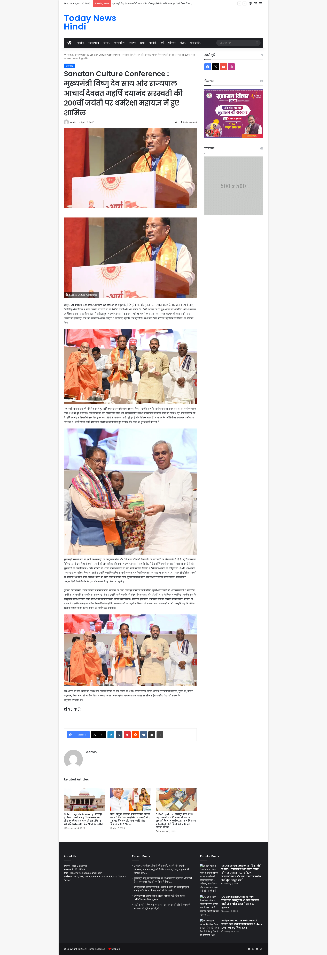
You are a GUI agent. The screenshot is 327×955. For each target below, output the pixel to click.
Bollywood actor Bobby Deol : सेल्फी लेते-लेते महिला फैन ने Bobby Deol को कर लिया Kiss (241, 924)
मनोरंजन (171, 42)
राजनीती (152, 42)
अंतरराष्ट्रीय (93, 42)
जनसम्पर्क (118, 42)
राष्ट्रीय (80, 42)
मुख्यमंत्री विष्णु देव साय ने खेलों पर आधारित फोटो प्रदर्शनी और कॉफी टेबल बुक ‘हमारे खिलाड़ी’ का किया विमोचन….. (158, 3)
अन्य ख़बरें (194, 42)
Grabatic (115, 949)
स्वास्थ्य (132, 42)
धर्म (162, 42)
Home (69, 54)
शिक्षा (142, 42)
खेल (182, 42)
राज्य (106, 42)
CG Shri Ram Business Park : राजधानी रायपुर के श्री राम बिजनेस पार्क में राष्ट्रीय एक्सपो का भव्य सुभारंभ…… (240, 902)
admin (73, 122)
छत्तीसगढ (84, 54)
